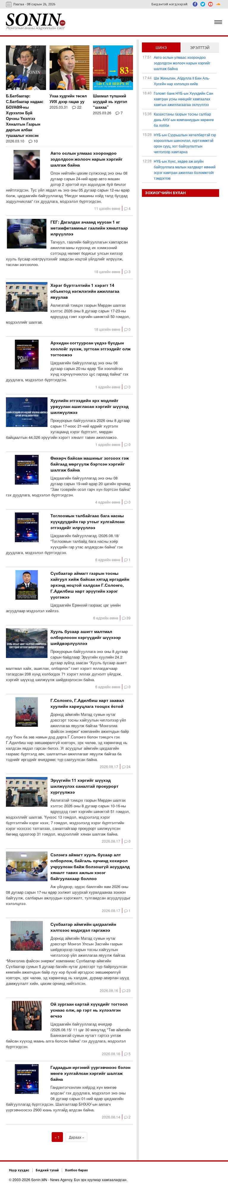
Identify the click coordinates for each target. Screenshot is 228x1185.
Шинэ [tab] (161, 47)
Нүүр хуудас (19, 1170)
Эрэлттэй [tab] (200, 47)
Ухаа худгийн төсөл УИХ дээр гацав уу (68, 98)
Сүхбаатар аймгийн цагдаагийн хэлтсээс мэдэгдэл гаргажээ (83, 927)
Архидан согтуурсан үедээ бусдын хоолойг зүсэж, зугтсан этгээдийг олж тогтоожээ (90, 348)
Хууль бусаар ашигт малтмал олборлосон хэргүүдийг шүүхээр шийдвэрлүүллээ (85, 637)
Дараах (75, 1137)
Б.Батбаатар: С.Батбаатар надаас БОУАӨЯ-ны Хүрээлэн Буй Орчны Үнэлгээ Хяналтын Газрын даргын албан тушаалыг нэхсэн (24, 115)
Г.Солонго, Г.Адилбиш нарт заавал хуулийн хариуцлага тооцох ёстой (87, 703)
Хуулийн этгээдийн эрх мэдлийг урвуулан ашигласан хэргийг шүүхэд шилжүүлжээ (89, 406)
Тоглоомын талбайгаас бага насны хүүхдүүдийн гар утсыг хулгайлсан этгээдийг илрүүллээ (87, 521)
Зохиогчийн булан (165, 193)
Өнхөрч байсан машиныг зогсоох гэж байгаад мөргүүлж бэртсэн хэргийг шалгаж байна (89, 464)
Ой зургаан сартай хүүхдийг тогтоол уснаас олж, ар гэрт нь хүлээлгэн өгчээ (89, 1010)
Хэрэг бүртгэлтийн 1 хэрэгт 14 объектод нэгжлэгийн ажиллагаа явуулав (84, 291)
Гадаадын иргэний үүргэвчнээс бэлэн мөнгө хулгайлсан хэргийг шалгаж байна (90, 1073)
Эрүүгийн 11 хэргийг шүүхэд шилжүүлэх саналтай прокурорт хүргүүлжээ (84, 786)
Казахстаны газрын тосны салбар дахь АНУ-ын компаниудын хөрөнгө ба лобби (184, 119)
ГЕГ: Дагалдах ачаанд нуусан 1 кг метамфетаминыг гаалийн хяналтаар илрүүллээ (89, 228)
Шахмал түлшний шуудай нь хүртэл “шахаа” (110, 101)
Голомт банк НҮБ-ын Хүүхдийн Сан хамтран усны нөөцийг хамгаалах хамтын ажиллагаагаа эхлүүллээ (183, 99)
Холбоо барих (76, 1170)
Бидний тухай (47, 1170)
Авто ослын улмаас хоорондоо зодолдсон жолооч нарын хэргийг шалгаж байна (86, 159)
